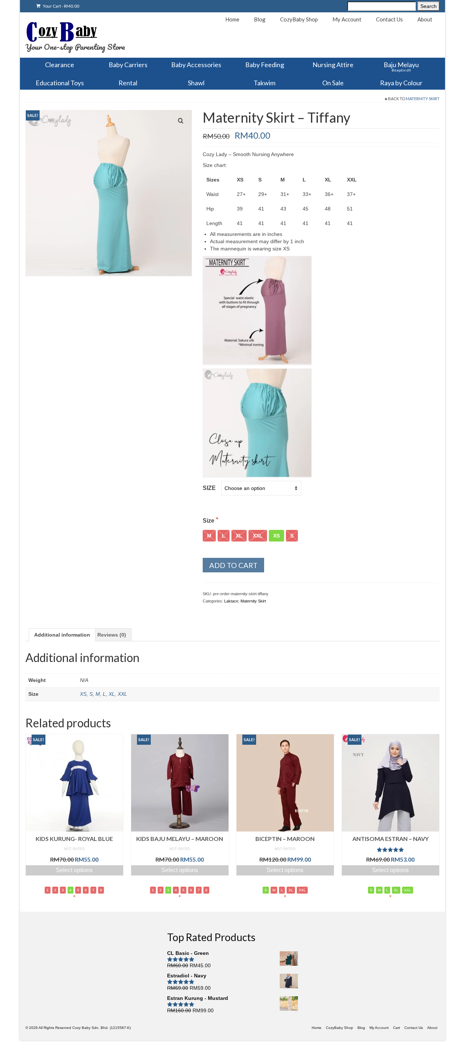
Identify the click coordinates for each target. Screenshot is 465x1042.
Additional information (62, 635)
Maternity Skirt (423, 98)
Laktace (231, 601)
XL (112, 694)
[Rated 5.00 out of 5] (390, 849)
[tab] (62, 634)
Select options (74, 870)
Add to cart (233, 565)
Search (428, 6)
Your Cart (60, 6)
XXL (122, 694)
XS (83, 694)
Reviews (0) (111, 635)
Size (209, 488)
